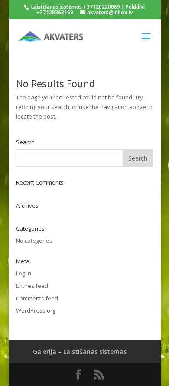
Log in (23, 273)
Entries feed (32, 286)
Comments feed (37, 298)
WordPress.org (35, 310)
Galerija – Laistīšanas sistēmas (80, 351)
